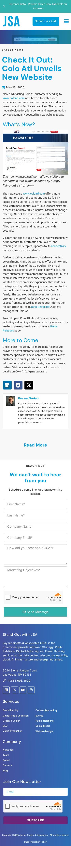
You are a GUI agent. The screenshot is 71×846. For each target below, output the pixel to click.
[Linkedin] (6, 690)
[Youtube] (23, 690)
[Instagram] (31, 690)
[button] (66, 21)
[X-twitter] (14, 690)
